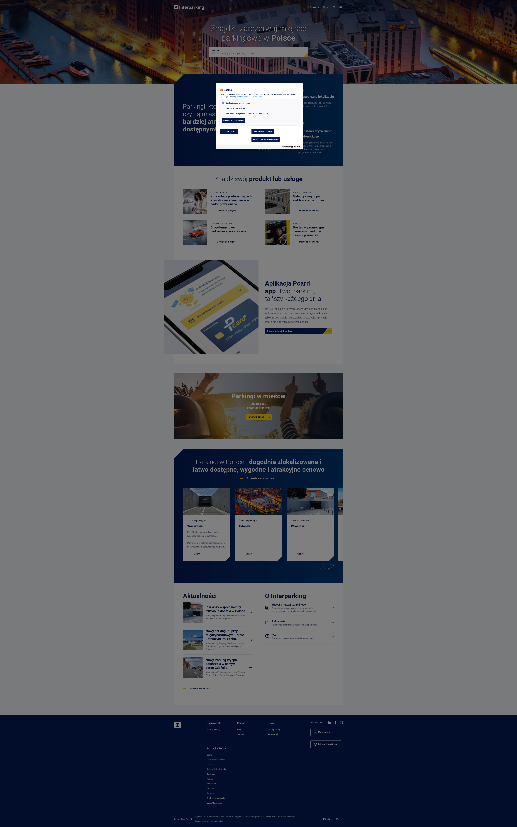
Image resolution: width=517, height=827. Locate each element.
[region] (259, 116)
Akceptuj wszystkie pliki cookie (266, 139)
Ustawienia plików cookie (233, 120)
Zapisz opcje (228, 131)
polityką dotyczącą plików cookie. (251, 97)
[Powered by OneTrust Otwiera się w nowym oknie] (291, 147)
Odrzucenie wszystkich (262, 131)
